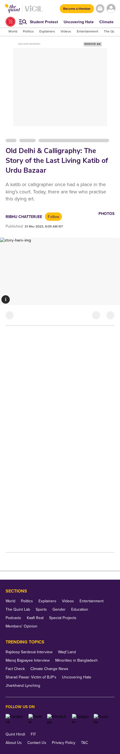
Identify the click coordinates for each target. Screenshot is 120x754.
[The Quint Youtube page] (102, 719)
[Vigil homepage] (34, 11)
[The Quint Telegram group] (81, 719)
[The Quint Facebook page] (15, 719)
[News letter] (100, 8)
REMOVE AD (93, 44)
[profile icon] (111, 8)
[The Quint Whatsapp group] (57, 719)
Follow (53, 216)
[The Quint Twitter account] (35, 719)
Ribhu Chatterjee (24, 216)
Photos (106, 213)
